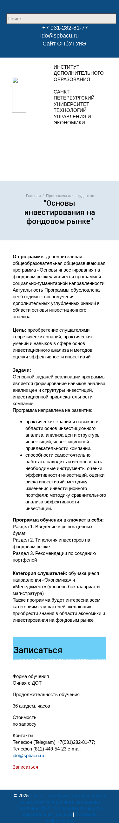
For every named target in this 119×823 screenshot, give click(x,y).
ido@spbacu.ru (59, 35)
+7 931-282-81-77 (64, 27)
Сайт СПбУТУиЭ (64, 43)
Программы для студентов (70, 196)
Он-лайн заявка (57, 137)
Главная (33, 196)
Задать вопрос (57, 150)
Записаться (25, 767)
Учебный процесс (40, 660)
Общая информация (49, 242)
